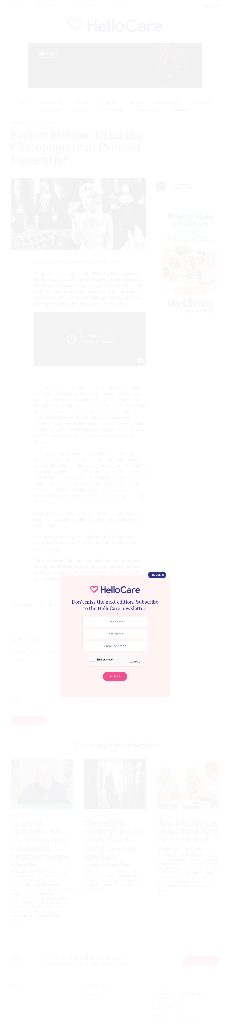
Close (156, 575)
